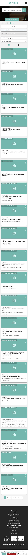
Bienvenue (14, 512)
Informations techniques (14, 514)
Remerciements (14, 515)
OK (4, 554)
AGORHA (13, 3)
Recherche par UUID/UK (14, 523)
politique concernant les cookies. (9, 552)
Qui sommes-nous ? (14, 527)
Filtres (14, 26)
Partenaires (14, 533)
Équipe (14, 530)
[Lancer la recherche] (24, 10)
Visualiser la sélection (11, 30)
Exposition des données (14, 520)
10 (18, 497)
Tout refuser (12, 554)
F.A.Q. (14, 517)
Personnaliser (22, 554)
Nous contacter (14, 518)
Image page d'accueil (14, 521)
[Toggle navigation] (26, 3)
